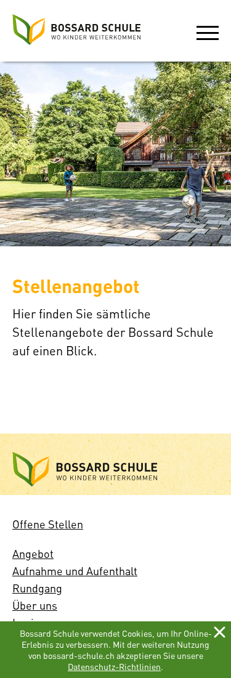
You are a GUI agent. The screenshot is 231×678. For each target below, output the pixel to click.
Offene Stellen (47, 524)
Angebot (33, 553)
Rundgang (37, 588)
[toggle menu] (208, 31)
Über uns (34, 605)
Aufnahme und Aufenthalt (74, 570)
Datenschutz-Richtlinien (114, 666)
